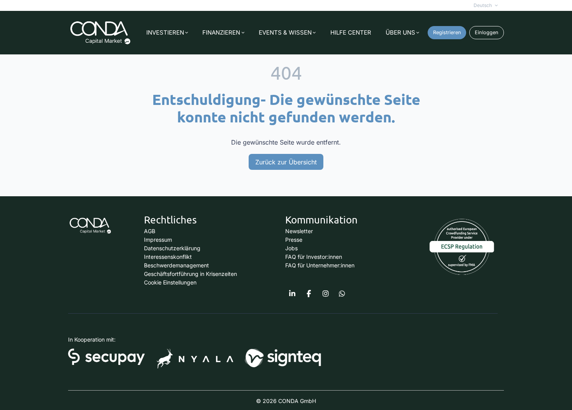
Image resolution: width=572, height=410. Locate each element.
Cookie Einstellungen (170, 282)
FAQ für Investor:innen (313, 256)
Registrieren (447, 32)
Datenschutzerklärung (172, 248)
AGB (149, 231)
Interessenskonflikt (168, 256)
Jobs (291, 248)
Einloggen (486, 32)
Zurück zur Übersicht (286, 162)
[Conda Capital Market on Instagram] (326, 294)
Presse (293, 239)
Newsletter (299, 231)
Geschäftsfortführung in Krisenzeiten (190, 273)
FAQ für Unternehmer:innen (319, 265)
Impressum (158, 239)
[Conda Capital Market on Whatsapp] (342, 294)
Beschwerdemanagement (176, 265)
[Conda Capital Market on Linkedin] (292, 294)
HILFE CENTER (350, 32)
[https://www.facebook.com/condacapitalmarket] (309, 294)
